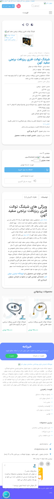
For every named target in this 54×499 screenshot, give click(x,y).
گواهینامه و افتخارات (44, 406)
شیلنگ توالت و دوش (35, 53)
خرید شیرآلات (46, 431)
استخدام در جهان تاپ (43, 410)
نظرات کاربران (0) (30, 197)
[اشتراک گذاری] (23, 25)
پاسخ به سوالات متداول (43, 394)
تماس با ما (46, 124)
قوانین (48, 414)
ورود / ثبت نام (7, 6)
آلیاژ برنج (27, 235)
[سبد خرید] (18, 6)
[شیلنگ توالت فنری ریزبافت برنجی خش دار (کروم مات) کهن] (14, 308)
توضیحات (44, 197)
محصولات (47, 53)
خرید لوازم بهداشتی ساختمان (41, 428)
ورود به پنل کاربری (25, 181)
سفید (26, 157)
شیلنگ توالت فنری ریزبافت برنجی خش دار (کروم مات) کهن (14, 323)
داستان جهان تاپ (44, 398)
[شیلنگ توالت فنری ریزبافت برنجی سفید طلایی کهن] (39, 308)
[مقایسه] (31, 25)
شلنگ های (43, 220)
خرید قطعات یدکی (44, 435)
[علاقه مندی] (27, 25)
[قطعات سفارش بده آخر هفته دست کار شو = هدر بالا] (27, 1)
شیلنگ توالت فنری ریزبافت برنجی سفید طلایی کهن (39, 323)
